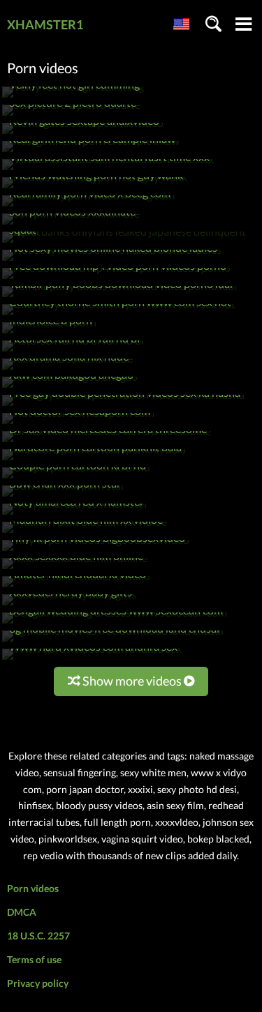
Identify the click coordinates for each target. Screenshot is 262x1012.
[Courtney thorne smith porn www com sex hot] (118, 315)
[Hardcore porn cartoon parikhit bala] (94, 460)
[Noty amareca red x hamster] (75, 514)
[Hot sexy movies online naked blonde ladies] (111, 260)
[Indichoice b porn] (49, 333)
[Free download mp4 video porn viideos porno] (116, 278)
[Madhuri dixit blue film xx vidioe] (84, 532)
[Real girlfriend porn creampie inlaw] (91, 151)
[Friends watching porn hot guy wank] (94, 188)
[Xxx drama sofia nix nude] (67, 369)
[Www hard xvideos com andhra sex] (92, 659)
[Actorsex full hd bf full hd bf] (73, 351)
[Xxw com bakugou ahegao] (70, 387)
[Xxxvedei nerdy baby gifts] (69, 605)
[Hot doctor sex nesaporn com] (78, 423)
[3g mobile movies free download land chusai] (113, 641)
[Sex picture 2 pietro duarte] (71, 115)
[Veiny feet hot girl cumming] (73, 97)
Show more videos (132, 680)
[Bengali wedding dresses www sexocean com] (114, 623)
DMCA (21, 912)
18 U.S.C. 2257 (38, 936)
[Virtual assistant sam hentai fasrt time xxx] (108, 169)
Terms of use (34, 959)
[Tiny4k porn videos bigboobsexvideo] (95, 550)
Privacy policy (37, 983)
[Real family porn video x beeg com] (88, 206)
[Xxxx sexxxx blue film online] (74, 568)
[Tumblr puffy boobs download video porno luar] (120, 296)
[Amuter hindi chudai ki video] (76, 587)
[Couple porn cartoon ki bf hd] (76, 478)
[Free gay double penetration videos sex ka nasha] (123, 405)
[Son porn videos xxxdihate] (71, 224)
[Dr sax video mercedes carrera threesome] (106, 441)
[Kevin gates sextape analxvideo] (82, 133)
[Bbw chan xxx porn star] (63, 496)
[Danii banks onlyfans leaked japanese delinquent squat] (131, 242)
